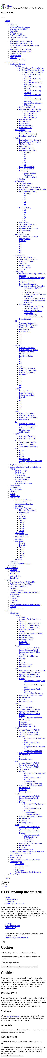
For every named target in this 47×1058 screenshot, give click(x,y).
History (17, 389)
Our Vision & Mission (18, 35)
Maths (21, 705)
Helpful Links (20, 475)
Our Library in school (27, 107)
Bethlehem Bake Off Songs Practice (32, 670)
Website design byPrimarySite (16, 938)
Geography (19, 366)
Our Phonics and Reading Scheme (31, 68)
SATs (21, 232)
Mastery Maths (24, 185)
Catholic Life (15, 498)
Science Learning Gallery (28, 446)
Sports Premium (16, 490)
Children (8, 611)
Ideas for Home (24, 265)
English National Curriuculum (30, 142)
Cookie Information (12, 926)
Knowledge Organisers (27, 284)
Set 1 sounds (19, 864)
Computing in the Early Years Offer (32, 286)
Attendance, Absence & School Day (23, 582)
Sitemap (8, 924)
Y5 (25, 163)
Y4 (25, 161)
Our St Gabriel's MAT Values (20, 52)
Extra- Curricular (16, 855)
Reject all (5, 967)
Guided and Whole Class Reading (31, 70)
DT (16, 321)
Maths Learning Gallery (27, 191)
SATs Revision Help (31, 837)
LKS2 (21, 455)
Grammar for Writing (26, 148)
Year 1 (21, 520)
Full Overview (24, 459)
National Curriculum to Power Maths (32, 189)
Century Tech (24, 222)
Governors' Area (16, 54)
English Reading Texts (27, 726)
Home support (24, 124)
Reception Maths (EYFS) (28, 228)
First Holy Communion (27, 510)
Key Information (11, 62)
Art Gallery (23, 269)
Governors (14, 561)
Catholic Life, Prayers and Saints (31, 843)
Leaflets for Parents (31, 309)
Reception (27, 152)
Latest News (9, 901)
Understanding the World (33, 288)
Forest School (15, 874)
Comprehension (29, 781)
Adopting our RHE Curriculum (30, 461)
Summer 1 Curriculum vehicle (30, 623)
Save (21, 1056)
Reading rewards (25, 119)
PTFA (12, 603)
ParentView (14, 601)
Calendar (13, 570)
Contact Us (14, 31)
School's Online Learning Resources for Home (27, 851)
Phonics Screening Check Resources (28, 872)
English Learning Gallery (28, 150)
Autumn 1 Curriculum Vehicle (30, 619)
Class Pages (14, 613)
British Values (15, 496)
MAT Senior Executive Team (20, 49)
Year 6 (21, 531)
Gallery (12, 39)
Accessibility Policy (22, 479)
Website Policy (10, 928)
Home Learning (25, 230)
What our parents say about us (21, 41)
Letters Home (15, 572)
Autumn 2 (22, 617)
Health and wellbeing (27, 629)
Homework (23, 642)
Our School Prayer (21, 502)
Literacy (27, 290)
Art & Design (19, 255)
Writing (17, 138)
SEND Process (20, 473)
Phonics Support (16, 862)
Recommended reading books (30, 109)
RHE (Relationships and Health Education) (25, 605)
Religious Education (22, 235)
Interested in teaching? (18, 60)
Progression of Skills (26, 282)
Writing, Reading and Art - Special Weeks (25, 860)
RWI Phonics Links (26, 707)
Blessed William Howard (19, 586)
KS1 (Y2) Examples (26, 167)
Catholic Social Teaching (19, 37)
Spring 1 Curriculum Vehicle (29, 627)
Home (7, 21)
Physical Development (32, 292)
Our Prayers (19, 514)
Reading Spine (24, 121)
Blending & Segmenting (28, 134)
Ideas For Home (25, 329)
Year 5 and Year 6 (30, 117)
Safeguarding (15, 485)
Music (17, 411)
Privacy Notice (15, 56)
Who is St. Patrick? (21, 537)
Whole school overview (27, 442)
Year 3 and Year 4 (30, 115)
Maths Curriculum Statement (29, 187)
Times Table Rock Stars (27, 224)
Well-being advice (16, 609)
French (17, 346)
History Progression (26, 393)
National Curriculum (26, 261)
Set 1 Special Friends (22, 866)
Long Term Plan (25, 146)
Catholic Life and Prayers (28, 656)
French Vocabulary (26, 356)
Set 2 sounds (19, 868)
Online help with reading (33, 751)
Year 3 (21, 524)
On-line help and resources (33, 693)
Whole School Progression (28, 259)
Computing (19, 272)
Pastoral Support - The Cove (20, 853)
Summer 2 (23, 621)
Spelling (22, 179)
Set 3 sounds (19, 870)
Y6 (25, 165)
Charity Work (19, 533)
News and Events (11, 568)
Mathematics (19, 181)
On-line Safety (24, 304)
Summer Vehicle (25, 800)
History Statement (25, 391)
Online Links (28, 841)
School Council (15, 858)
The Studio (23, 263)
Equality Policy (20, 481)
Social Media (28, 313)
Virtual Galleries (25, 267)
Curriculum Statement (27, 257)
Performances (24, 420)
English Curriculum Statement (30, 140)
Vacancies (13, 58)
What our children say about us (21, 43)
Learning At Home (26, 849)
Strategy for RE (24, 239)
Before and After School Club (21, 584)
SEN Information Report (23, 483)
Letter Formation (30, 173)
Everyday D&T (24, 331)
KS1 (20, 452)
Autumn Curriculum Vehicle (29, 648)
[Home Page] (6, 6)
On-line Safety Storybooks (33, 317)
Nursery (13, 494)
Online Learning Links (32, 814)
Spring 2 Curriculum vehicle (29, 625)
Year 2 (21, 522)
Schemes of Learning (26, 280)
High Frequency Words (27, 136)
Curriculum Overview (27, 438)
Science (17, 440)
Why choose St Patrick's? (19, 29)
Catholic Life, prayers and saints (30, 633)
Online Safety (15, 596)
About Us (9, 23)
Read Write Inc (20, 130)
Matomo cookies (13, 1016)
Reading (18, 66)
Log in (7, 878)
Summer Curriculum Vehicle (29, 652)
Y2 (25, 156)
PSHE (17, 434)
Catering (13, 588)
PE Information (24, 635)
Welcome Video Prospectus (20, 27)
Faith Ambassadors (21, 535)
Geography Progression (27, 370)
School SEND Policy (22, 477)
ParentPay (13, 598)
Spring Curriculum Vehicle (28, 650)
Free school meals (16, 590)
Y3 (25, 158)
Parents (8, 580)
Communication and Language (35, 294)
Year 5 (21, 529)
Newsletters (14, 574)
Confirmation (24, 512)
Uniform (13, 607)
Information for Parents (27, 463)
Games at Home (25, 132)
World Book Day (25, 128)
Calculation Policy (25, 226)
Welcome (13, 25)
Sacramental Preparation (23, 508)
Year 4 (21, 527)
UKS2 (21, 457)
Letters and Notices (26, 638)
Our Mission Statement (23, 500)
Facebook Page (15, 576)
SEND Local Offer (21, 471)
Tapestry (22, 631)
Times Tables (24, 769)
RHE (16, 448)
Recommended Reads (31, 835)
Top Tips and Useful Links (33, 307)
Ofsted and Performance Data (20, 564)
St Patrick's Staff (16, 33)
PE (16, 422)
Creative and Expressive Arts (34, 298)
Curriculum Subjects (17, 64)
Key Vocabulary (25, 208)
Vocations (18, 559)
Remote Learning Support (33, 311)
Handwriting (23, 171)
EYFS (21, 450)
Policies (13, 566)
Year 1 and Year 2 (30, 113)
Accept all (13, 967)
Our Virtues (19, 506)
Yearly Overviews (25, 183)
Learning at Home (25, 640)
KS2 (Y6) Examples (26, 169)
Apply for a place (16, 465)
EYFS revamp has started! (14, 903)
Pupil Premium (15, 487)
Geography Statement (27, 368)
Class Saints (19, 541)
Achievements (24, 432)
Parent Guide (28, 839)
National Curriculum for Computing (32, 278)
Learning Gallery (25, 666)
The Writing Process (26, 144)
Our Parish (18, 539)
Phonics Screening (26, 126)
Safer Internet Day (30, 315)
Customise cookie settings (28, 967)
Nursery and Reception (32, 111)
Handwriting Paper (30, 177)
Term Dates (14, 578)
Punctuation (28, 175)
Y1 (25, 154)
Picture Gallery (24, 644)
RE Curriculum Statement (28, 237)
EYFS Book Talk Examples (34, 72)
